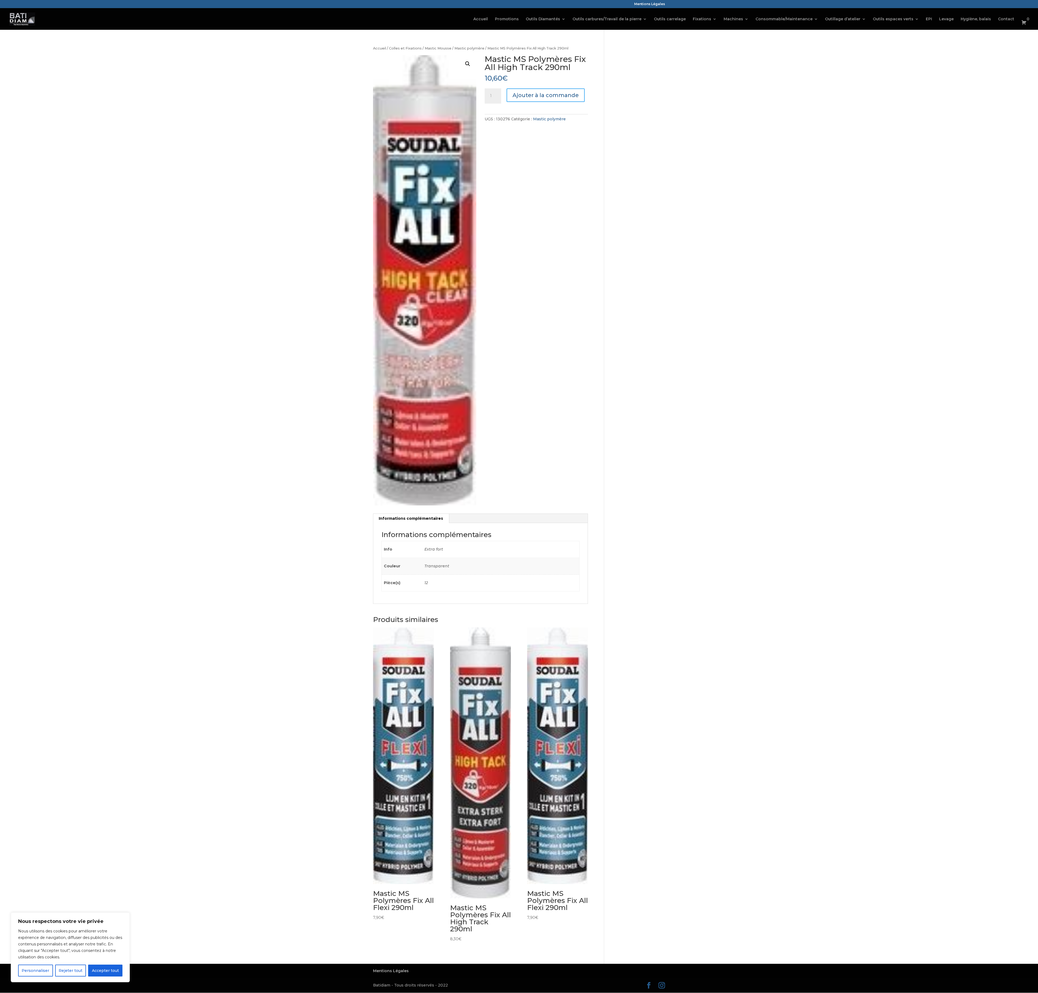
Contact (1006, 19)
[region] (70, 947)
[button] (468, 64)
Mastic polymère (469, 48)
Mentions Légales (649, 4)
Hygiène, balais (976, 19)
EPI (929, 19)
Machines (733, 19)
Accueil (480, 19)
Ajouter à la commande (546, 95)
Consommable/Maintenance (784, 19)
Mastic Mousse (438, 48)
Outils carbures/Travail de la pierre (607, 19)
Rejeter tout (70, 970)
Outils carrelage (670, 19)
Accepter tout (105, 970)
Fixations (702, 19)
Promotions (507, 19)
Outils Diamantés (543, 19)
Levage (946, 19)
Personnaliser (35, 970)
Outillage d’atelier (842, 19)
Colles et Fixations (405, 48)
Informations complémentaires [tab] (411, 518)
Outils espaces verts (893, 19)
